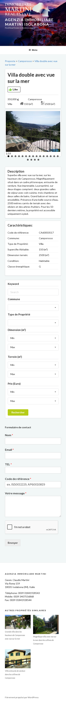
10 (40, 156)
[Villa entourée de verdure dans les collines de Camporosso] (18, 658)
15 (58, 156)
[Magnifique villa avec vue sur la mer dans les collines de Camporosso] (46, 624)
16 (28, 160)
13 (51, 156)
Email (9, 449)
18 (35, 160)
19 (38, 160)
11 (44, 156)
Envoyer (13, 542)
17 (31, 160)
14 (54, 156)
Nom (9, 435)
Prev (10, 133)
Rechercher (18, 412)
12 (47, 156)
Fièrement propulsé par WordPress (22, 697)
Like (15, 89)
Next (55, 133)
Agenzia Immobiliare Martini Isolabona (29, 21)
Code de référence (18, 478)
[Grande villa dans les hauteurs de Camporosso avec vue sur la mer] (18, 622)
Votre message (15, 493)
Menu (34, 50)
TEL (8, 464)
